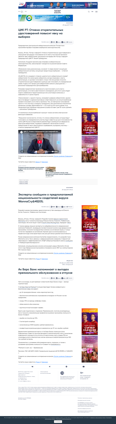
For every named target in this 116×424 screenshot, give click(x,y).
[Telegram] (49, 366)
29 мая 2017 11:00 (68, 25)
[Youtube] (83, 366)
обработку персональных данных (98, 417)
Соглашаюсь (58, 421)
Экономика (69, 23)
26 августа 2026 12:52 (66, 263)
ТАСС (69, 222)
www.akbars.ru (55, 344)
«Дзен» (37, 162)
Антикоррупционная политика (84, 400)
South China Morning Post (50, 222)
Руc (19, 11)
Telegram (45, 162)
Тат (26, 11)
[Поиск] (88, 11)
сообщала (69, 241)
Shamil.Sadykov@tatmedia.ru (83, 412)
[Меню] (96, 11)
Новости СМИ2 (23, 181)
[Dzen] (66, 366)
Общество (69, 260)
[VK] (32, 366)
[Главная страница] (57, 11)
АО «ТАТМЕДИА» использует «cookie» (85, 402)
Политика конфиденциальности (84, 408)
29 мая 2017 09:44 (67, 189)
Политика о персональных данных (85, 398)
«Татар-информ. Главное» (62, 156)
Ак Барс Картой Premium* (28, 287)
